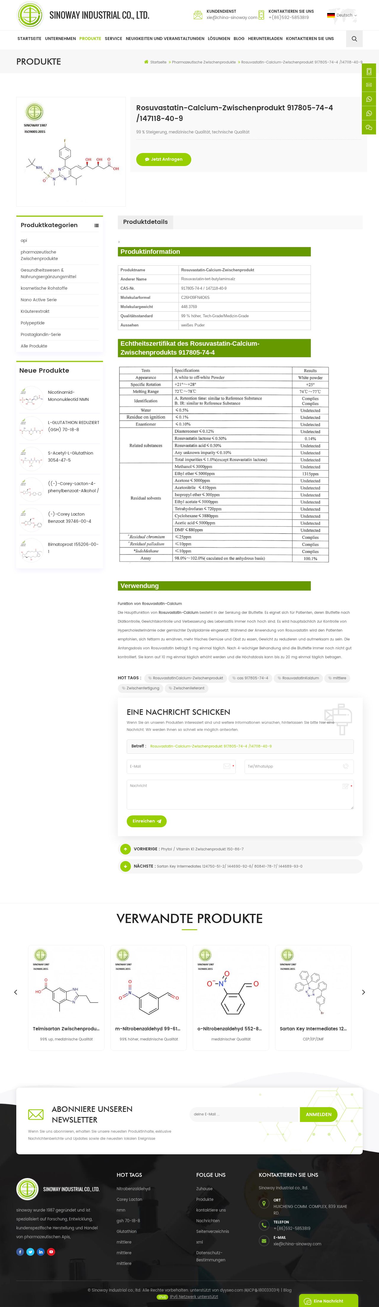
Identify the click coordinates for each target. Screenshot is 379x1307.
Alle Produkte (34, 346)
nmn (121, 1210)
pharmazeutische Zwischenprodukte (39, 255)
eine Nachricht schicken (328, 1302)
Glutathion (126, 1232)
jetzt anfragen (166, 159)
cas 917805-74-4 (252, 678)
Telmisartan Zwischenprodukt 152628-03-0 (66, 1029)
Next (364, 992)
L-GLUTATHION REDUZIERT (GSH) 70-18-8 (73, 426)
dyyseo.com (231, 1290)
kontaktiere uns (211, 1210)
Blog (239, 38)
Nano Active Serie (39, 300)
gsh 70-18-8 (128, 1221)
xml (199, 1242)
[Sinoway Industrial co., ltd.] (82, 15)
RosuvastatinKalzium (300, 678)
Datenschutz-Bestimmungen (210, 1256)
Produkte (90, 38)
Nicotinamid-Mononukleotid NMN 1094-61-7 (68, 396)
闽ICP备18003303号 (262, 1290)
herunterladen (265, 38)
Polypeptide (33, 323)
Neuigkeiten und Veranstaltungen (165, 38)
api (24, 240)
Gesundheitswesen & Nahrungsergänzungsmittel (48, 273)
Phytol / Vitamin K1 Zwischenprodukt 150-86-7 (202, 849)
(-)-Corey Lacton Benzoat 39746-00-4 (69, 518)
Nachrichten (208, 1221)
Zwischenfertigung (143, 688)
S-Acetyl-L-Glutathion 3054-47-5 (70, 457)
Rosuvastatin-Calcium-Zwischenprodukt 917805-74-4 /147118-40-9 (211, 746)
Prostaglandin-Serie (41, 334)
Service (113, 38)
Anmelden (319, 1114)
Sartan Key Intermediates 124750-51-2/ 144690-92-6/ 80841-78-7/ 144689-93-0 (230, 866)
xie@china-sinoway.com (232, 17)
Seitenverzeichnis (212, 1232)
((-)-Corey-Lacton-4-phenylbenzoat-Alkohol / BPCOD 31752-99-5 (73, 487)
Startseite (29, 38)
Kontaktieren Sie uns (310, 38)
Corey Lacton (129, 1200)
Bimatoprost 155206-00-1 (73, 548)
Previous (15, 992)
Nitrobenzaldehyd (133, 1189)
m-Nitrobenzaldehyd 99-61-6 (148, 1029)
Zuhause (204, 1189)
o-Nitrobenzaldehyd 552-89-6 (230, 1029)
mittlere (339, 678)
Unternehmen (60, 38)
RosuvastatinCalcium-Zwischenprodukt (188, 678)
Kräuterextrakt (35, 311)
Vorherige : (147, 849)
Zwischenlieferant (189, 688)
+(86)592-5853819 (289, 17)
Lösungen (219, 38)
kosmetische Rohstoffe (44, 288)
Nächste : (145, 866)
